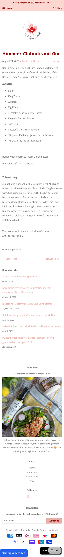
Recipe (56, 61)
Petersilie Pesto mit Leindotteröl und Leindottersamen (31, 326)
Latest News (32, 367)
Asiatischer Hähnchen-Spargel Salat (21, 276)
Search (32, 467)
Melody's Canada (31, 530)
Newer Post (52, 259)
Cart (59, 8)
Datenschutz (32, 476)
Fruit (47, 61)
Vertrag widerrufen (13, 553)
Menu (9, 8)
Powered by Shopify (49, 530)
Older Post (11, 259)
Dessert (37, 61)
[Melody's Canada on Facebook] (29, 497)
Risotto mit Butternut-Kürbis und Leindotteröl (27, 304)
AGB (32, 481)
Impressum (32, 472)
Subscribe (53, 520)
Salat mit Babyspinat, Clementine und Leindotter (28, 315)
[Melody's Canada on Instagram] (35, 497)
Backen (26, 61)
